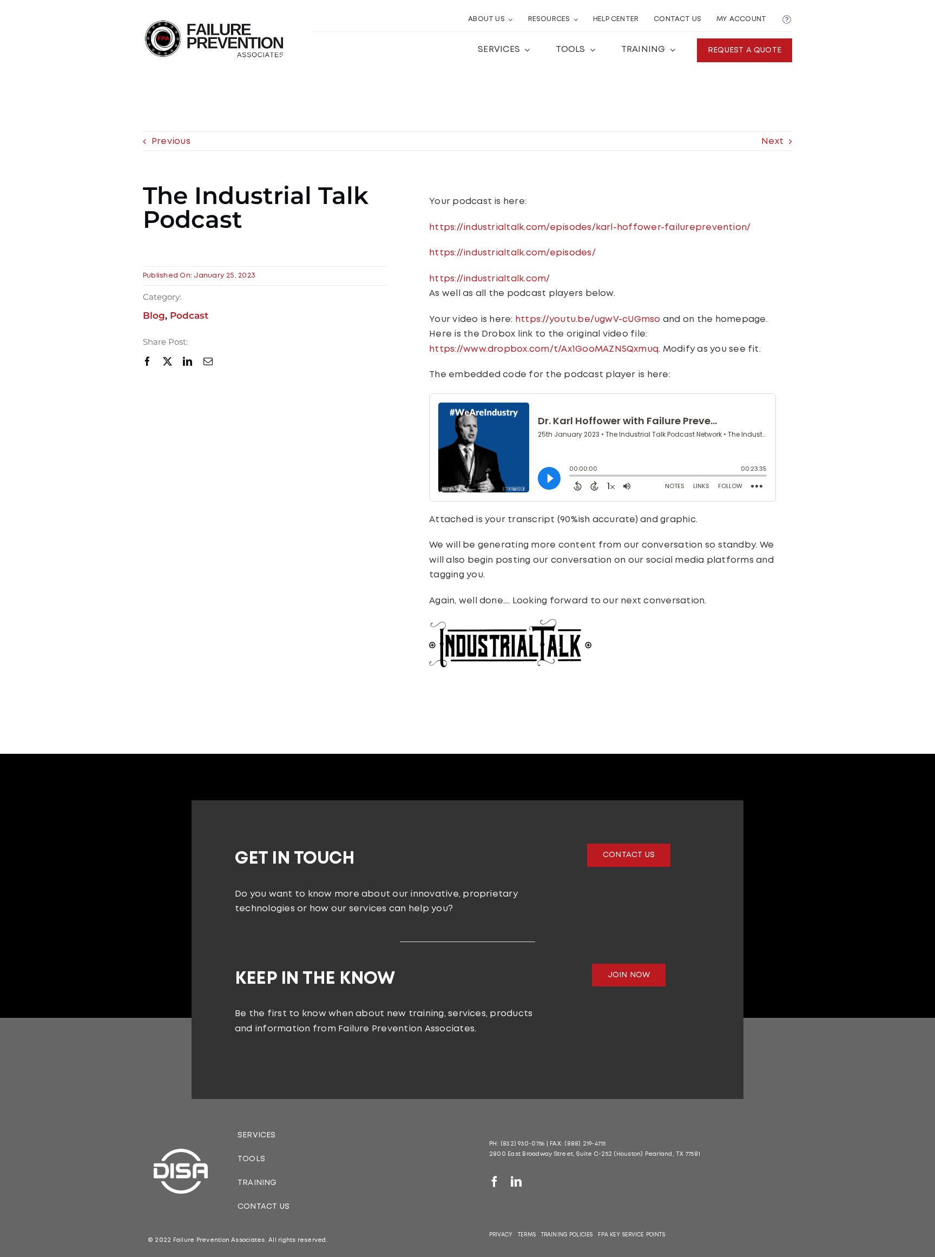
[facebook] (147, 361)
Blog (154, 315)
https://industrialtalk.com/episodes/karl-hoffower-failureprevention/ (589, 227)
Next (772, 141)
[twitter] (167, 361)
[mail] (208, 361)
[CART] (786, 20)
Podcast (189, 315)
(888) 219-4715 (584, 1144)
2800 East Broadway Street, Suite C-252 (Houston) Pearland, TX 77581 (594, 1154)
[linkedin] (187, 361)
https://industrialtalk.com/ (489, 279)
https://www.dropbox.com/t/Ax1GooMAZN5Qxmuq (544, 349)
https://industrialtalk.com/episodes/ (512, 253)
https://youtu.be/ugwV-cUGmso (588, 319)
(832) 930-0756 (522, 1144)
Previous (171, 141)
